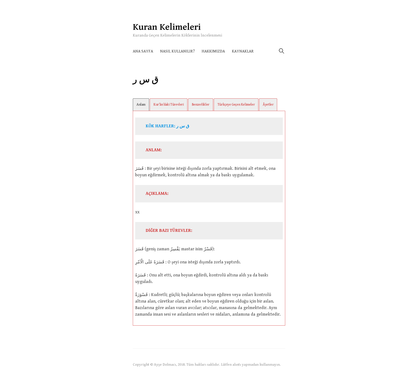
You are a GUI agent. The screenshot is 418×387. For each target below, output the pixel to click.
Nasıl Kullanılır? (177, 51)
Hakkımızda (213, 51)
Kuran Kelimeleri (167, 27)
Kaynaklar (243, 51)
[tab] (141, 104)
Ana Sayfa (143, 51)
